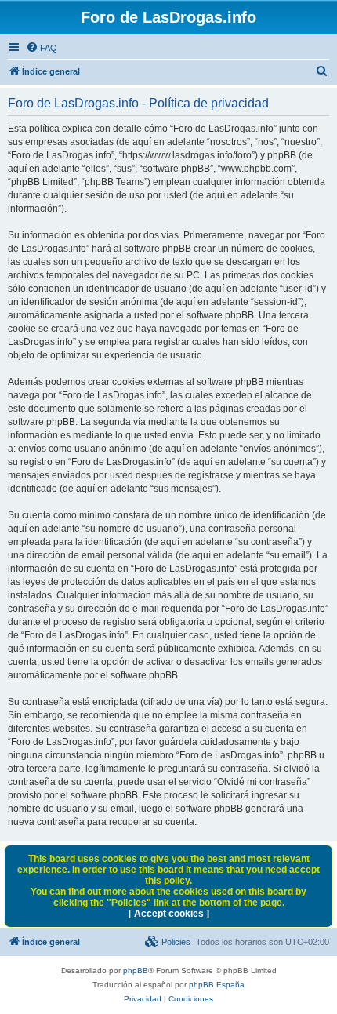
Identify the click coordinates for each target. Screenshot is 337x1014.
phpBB (135, 970)
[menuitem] (41, 47)
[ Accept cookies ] (169, 913)
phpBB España (217, 984)
